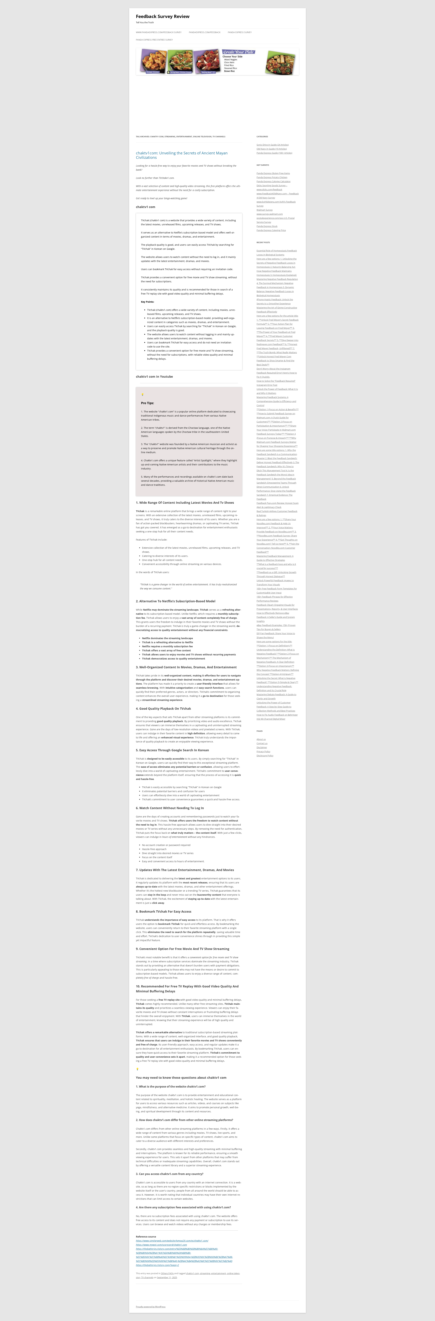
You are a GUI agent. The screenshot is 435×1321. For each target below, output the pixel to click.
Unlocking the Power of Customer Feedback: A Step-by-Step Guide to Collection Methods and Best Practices (276, 706)
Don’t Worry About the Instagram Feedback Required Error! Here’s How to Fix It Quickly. (277, 372)
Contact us (262, 743)
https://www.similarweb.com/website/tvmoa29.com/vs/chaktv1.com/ (172, 1240)
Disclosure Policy (265, 755)
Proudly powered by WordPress (151, 1306)
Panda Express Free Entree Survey (154, 39)
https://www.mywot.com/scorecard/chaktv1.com (161, 1244)
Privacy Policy (263, 751)
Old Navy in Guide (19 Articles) (272, 148)
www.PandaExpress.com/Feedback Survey (158, 32)
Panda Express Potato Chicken (272, 177)
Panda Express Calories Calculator (274, 181)
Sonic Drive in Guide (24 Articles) (273, 144)
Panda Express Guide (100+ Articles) (274, 152)
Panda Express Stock (267, 226)
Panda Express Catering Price (271, 230)
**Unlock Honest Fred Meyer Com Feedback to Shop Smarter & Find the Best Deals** (275, 360)
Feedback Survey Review (162, 16)
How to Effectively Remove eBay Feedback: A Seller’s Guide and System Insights (276, 617)
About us (261, 739)
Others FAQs (167, 1273)
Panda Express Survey (240, 32)
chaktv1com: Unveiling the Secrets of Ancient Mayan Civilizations (182, 155)
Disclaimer (262, 747)
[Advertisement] (217, 105)
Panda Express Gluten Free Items (273, 173)
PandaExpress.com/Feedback (204, 32)
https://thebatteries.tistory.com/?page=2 (157, 1265)
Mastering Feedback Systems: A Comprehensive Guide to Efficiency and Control (276, 401)
